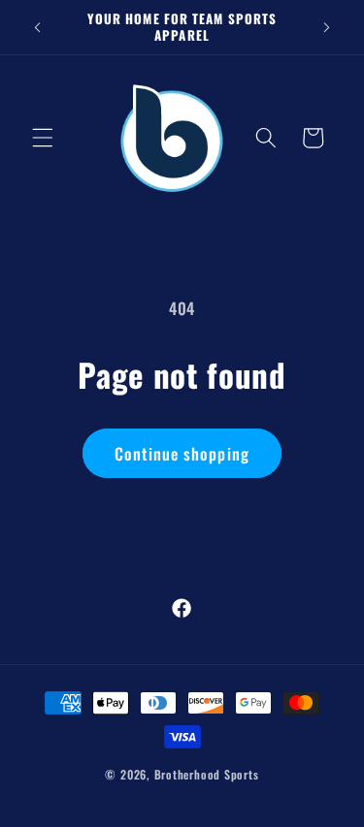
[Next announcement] (327, 27)
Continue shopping (182, 453)
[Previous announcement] (38, 27)
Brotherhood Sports (206, 774)
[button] (42, 137)
